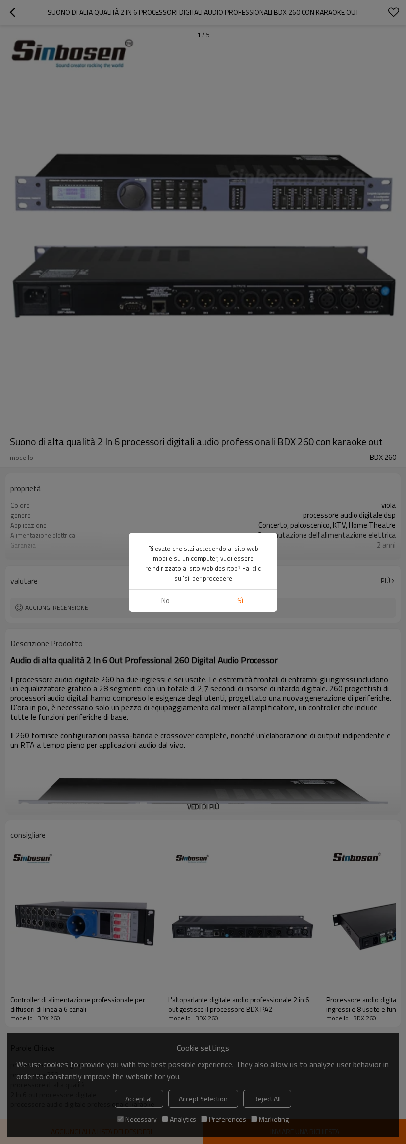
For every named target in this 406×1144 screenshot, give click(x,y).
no (165, 600)
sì (240, 600)
